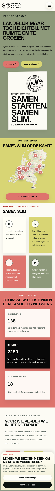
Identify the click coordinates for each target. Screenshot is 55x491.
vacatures (10, 64)
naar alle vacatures (26, 196)
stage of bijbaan (30, 64)
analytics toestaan (27, 485)
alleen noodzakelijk (27, 478)
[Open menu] (49, 5)
